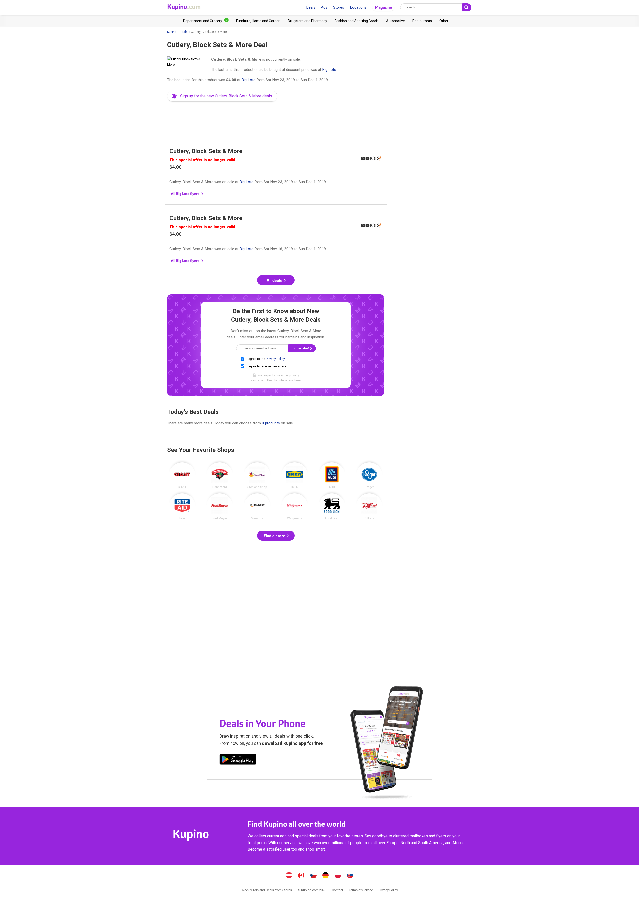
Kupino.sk (350, 876)
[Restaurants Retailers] (422, 21)
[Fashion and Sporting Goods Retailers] (357, 21)
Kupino (171, 32)
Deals (310, 7)
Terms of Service (361, 890)
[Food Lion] (332, 506)
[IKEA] (294, 475)
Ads (324, 7)
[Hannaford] (219, 475)
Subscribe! (301, 348)
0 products (271, 423)
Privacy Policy (275, 359)
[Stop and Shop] (257, 475)
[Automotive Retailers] (395, 21)
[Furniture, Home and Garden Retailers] (258, 21)
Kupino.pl (338, 876)
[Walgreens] (294, 506)
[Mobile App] (238, 760)
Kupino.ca (301, 876)
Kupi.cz (313, 876)
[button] (222, 96)
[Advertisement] (275, 118)
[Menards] (257, 506)
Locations (358, 7)
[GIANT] (182, 475)
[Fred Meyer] (219, 506)
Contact (337, 890)
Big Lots (329, 69)
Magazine (383, 7)
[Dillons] (369, 506)
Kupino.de (325, 876)
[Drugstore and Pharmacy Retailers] (307, 21)
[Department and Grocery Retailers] (206, 21)
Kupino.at (289, 876)
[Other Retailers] (443, 21)
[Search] (466, 7)
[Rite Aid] (182, 506)
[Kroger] (369, 475)
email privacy (290, 375)
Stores (338, 7)
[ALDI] (332, 475)
